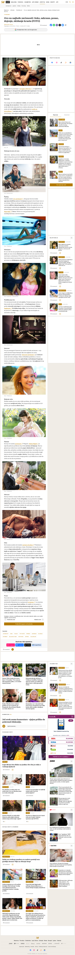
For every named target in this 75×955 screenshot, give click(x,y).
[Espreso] (22, 943)
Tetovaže (22, 633)
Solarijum (33, 636)
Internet (5, 636)
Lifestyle (12, 10)
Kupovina (20, 636)
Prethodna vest (11, 619)
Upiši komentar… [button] (11, 726)
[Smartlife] (44, 943)
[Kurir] (10, 943)
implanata (7, 308)
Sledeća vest (37, 619)
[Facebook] (52, 62)
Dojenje (40, 633)
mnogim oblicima (25, 89)
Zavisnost (5, 633)
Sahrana (34, 633)
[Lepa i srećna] (38, 943)
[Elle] (27, 943)
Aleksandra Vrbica (8, 24)
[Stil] (3, 2)
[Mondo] (16, 943)
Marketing (27, 946)
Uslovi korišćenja (52, 946)
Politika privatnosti (43, 946)
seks (11, 633)
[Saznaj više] (71, 761)
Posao (16, 633)
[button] (43, 25)
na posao (31, 602)
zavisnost (18, 444)
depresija (7, 211)
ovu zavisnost (17, 199)
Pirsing (28, 633)
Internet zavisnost (28, 354)
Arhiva (36, 946)
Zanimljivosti (19, 10)
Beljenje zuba (13, 636)
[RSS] (66, 62)
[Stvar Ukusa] (63, 943)
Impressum (21, 946)
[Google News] (70, 62)
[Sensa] (50, 943)
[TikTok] (61, 62)
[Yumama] (56, 943)
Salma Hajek (33, 444)
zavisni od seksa (27, 545)
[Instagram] (56, 62)
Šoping (27, 636)
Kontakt (32, 946)
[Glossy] (33, 943)
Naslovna (6, 10)
